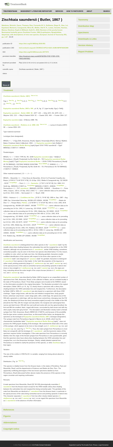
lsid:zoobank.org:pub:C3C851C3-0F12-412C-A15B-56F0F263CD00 (43, 48)
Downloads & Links (87, 39)
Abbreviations (10, 422)
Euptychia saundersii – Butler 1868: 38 (17, 113)
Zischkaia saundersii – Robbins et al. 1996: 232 (21, 125)
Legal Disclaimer (103, 445)
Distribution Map (86, 26)
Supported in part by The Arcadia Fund (80, 445)
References (8, 410)
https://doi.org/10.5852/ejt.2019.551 (32, 43)
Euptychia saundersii (11, 277)
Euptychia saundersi (11, 120)
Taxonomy (83, 20)
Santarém (35, 183)
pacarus (33, 259)
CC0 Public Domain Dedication (41, 445)
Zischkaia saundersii (11, 245)
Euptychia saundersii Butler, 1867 (36, 317)
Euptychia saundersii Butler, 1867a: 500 (18, 108)
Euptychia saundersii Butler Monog (16, 145)
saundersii (24, 188)
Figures (7, 416)
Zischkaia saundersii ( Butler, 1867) (16, 96)
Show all (6, 85)
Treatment (8, 90)
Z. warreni (56, 263)
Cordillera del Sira (27, 197)
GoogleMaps (13, 182)
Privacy (95, 445)
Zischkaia (56, 343)
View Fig (11, 100)
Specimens (83, 32)
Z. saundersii (38, 249)
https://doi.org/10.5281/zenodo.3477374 (34, 52)
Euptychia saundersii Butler (29, 161)
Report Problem (85, 52)
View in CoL (34, 95)
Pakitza (25, 203)
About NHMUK (43, 163)
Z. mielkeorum (38, 263)
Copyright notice (11, 429)
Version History (85, 45)
